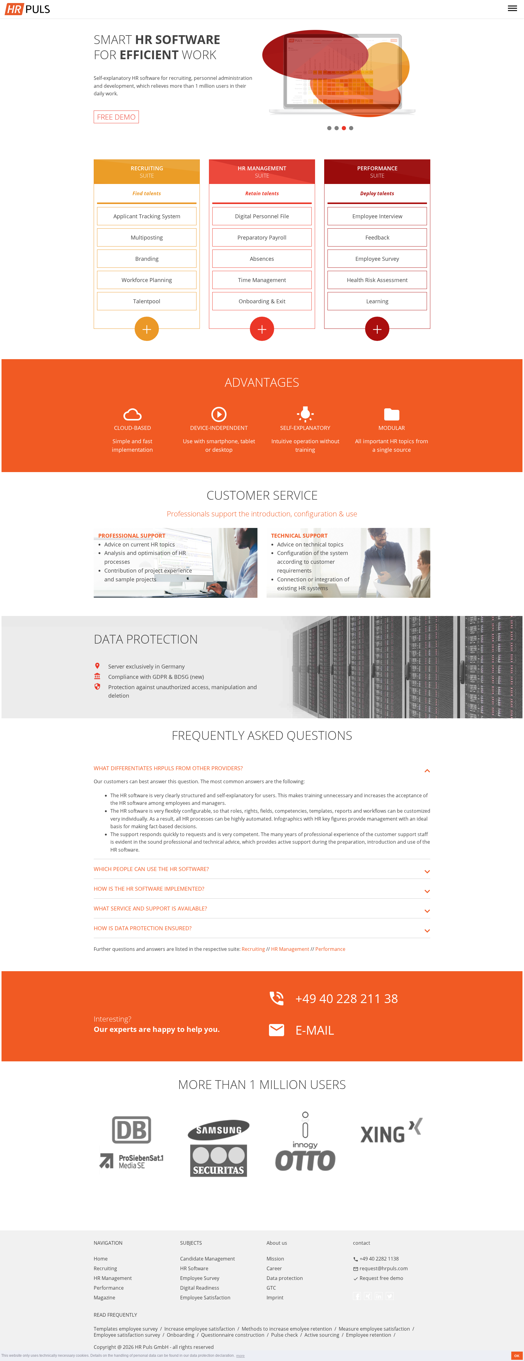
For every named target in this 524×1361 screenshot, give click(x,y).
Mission (275, 1258)
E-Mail (314, 1030)
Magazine (104, 1297)
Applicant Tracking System (146, 216)
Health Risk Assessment (377, 280)
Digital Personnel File (262, 216)
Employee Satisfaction (205, 1297)
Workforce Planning (147, 280)
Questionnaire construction (232, 1335)
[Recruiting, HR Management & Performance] (40, 9)
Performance (377, 172)
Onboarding (180, 1335)
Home (101, 1258)
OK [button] (516, 1356)
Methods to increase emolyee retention (287, 1328)
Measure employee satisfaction (374, 1328)
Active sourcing (321, 1335)
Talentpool (146, 301)
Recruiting (147, 172)
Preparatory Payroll (262, 237)
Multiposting (147, 237)
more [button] (240, 1356)
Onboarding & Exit (262, 301)
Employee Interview (377, 216)
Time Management (262, 280)
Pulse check (284, 1335)
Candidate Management (207, 1258)
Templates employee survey (126, 1328)
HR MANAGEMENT (262, 172)
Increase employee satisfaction (199, 1328)
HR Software (194, 1268)
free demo (116, 117)
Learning (377, 301)
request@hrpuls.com (384, 1268)
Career (274, 1268)
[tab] (262, 768)
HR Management (290, 949)
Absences (262, 258)
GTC (271, 1287)
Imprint (275, 1297)
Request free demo (381, 1278)
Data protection (285, 1278)
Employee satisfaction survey (127, 1335)
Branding (147, 258)
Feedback (377, 237)
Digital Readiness (199, 1287)
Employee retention (368, 1335)
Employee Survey (377, 258)
